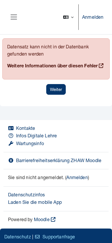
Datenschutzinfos (26, 194)
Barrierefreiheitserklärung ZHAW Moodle (58, 160)
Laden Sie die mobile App (35, 202)
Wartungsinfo (30, 143)
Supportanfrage (59, 236)
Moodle (42, 219)
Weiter (56, 89)
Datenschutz (17, 236)
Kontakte (25, 128)
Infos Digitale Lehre (36, 135)
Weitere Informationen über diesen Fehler (52, 66)
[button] (68, 17)
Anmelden (92, 17)
